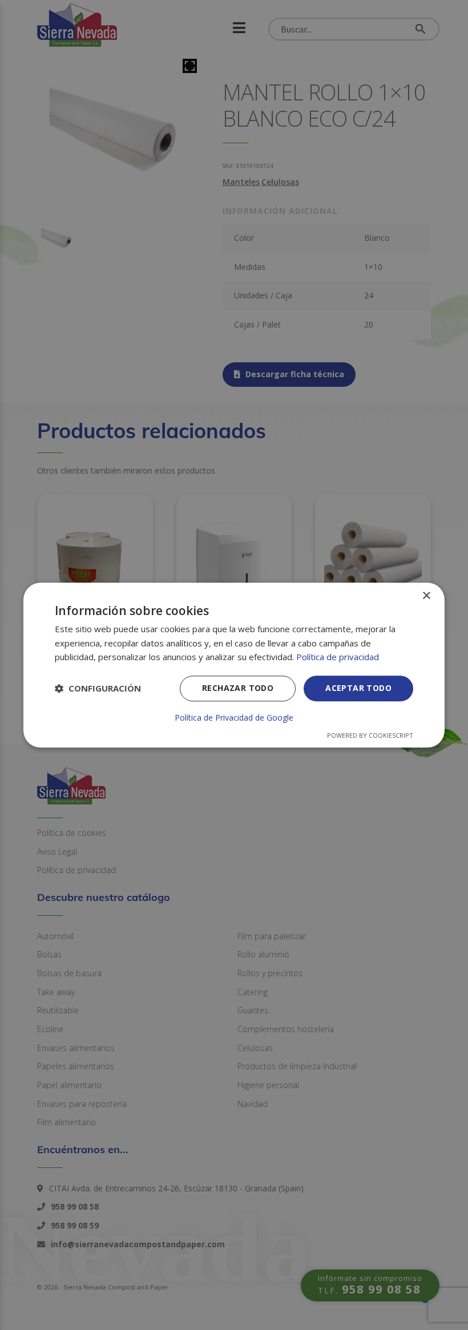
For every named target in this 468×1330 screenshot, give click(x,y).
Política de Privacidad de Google (234, 718)
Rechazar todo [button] (237, 687)
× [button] (426, 596)
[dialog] (234, 665)
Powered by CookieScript (370, 735)
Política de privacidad (337, 657)
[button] (98, 689)
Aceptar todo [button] (358, 687)
